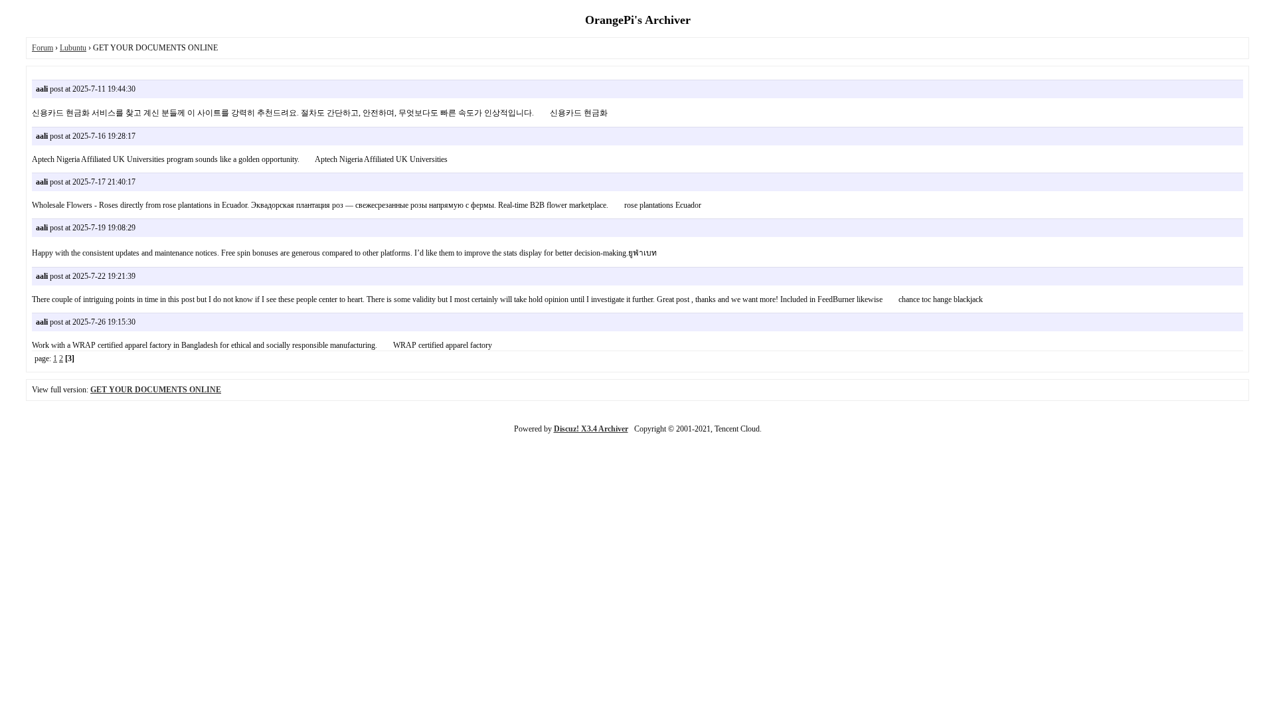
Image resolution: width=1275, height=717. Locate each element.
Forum (42, 47)
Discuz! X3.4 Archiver (591, 429)
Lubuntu (73, 47)
